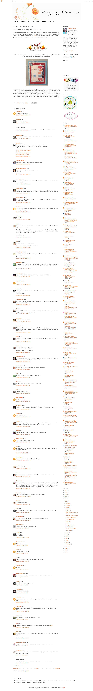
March (67, 542)
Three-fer (68, 523)
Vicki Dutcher (19, 365)
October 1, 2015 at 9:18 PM (22, 553)
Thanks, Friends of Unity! (70, 232)
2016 (66, 500)
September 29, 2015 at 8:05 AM (23, 468)
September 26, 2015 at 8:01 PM (23, 138)
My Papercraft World (69, 425)
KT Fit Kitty (18, 405)
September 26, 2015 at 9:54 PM (23, 193)
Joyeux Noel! (67, 426)
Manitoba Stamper (69, 482)
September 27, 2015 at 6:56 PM (23, 393)
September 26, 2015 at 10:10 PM (23, 247)
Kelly (17, 373)
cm (16, 446)
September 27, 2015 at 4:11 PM (23, 369)
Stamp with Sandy (69, 461)
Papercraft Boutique (69, 207)
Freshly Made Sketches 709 (70, 313)
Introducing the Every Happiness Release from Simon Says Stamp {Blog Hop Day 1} (71, 258)
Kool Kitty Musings (69, 375)
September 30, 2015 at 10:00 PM (23, 512)
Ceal (17, 389)
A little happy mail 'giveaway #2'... (71, 140)
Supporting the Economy (71, 517)
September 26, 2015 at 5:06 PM (23, 122)
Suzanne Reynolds (20, 642)
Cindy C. (18, 500)
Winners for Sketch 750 (69, 132)
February (68, 544)
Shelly (17, 464)
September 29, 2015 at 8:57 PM (23, 488)
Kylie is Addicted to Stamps (71, 357)
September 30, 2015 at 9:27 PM (23, 504)
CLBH (34, 35)
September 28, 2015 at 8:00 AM (23, 426)
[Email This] (31, 103)
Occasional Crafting (69, 336)
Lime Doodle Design (69, 316)
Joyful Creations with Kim (71, 290)
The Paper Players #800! (69, 136)
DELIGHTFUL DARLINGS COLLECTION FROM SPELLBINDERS (70, 449)
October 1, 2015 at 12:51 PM (22, 537)
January (68, 546)
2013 (66, 550)
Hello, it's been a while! (69, 358)
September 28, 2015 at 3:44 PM (23, 452)
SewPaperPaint (19, 178)
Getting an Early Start (70, 525)
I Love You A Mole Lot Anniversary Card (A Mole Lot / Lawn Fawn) (71, 251)
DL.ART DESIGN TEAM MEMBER (23, 150)
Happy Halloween (68, 363)
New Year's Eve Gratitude (70, 297)
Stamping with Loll (69, 197)
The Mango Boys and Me (70, 415)
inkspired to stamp (69, 235)
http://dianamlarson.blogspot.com (23, 153)
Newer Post (15, 668)
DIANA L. (18, 143)
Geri (17, 224)
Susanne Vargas (20, 160)
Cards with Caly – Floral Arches (71, 157)
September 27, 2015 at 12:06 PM (23, 332)
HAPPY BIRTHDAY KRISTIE (70, 483)
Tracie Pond (19, 281)
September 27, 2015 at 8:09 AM (23, 304)
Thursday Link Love (68, 372)
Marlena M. (18, 492)
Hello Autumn (67, 376)
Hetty (17, 345)
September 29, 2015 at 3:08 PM (23, 476)
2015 (66, 501)
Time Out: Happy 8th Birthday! (71, 416)
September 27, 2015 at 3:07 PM (23, 361)
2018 (66, 496)
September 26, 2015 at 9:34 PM (23, 174)
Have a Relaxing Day (69, 407)
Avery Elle (67, 306)
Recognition (25, 21)
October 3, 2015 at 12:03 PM (22, 637)
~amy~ (17, 421)
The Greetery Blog (69, 156)
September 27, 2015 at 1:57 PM (23, 341)
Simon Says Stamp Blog (70, 125)
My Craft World (68, 166)
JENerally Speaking (69, 362)
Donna (17, 288)
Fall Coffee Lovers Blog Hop (72, 515)
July (67, 534)
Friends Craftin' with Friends (71, 366)
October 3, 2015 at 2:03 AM (22, 619)
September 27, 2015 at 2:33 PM (23, 352)
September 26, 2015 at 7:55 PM (23, 130)
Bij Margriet (67, 456)
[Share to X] (34, 103)
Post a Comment (18, 665)
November (68, 505)
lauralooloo (67, 256)
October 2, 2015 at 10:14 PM (22, 602)
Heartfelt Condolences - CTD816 (71, 348)
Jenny (17, 381)
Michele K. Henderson (21, 168)
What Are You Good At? (71, 528)
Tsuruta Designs (68, 402)
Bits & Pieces (68, 172)
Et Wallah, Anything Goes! (70, 189)
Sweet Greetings (68, 139)
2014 (66, 548)
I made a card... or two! (69, 281)
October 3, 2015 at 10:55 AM (22, 627)
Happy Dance (72, 28)
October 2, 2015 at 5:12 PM (22, 577)
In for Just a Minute (70, 519)
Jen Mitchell (19, 480)
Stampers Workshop (69, 249)
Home (16, 21)
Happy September (69, 530)
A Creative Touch (69, 224)
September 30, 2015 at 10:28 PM (23, 520)
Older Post (57, 668)
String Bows (67, 406)
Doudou (18, 119)
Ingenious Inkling (69, 371)
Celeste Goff (19, 135)
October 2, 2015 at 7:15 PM (22, 584)
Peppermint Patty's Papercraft (69, 193)
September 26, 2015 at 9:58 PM (23, 211)
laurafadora (67, 213)
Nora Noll (18, 326)
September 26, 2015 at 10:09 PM (23, 237)
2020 (66, 492)
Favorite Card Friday (69, 194)
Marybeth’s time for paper (70, 411)
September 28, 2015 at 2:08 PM (23, 434)
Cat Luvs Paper (68, 244)
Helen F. (18, 430)
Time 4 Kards (68, 231)
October (68, 507)
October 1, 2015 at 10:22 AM (22, 528)
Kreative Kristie (68, 149)
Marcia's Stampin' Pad (70, 161)
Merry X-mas (67, 457)
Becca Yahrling (19, 397)
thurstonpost (68, 440)
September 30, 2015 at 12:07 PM (23, 496)
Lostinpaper (67, 326)
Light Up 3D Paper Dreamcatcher (71, 422)
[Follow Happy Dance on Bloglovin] (69, 57)
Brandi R (18, 549)
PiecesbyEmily (19, 516)
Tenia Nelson (19, 216)
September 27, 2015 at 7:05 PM (23, 401)
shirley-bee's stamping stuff (71, 202)
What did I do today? (69, 322)
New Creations (19, 206)
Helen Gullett (19, 524)
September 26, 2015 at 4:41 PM (23, 115)
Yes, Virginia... (68, 275)
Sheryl (17, 508)
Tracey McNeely (19, 188)
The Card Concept (69, 268)
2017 (66, 498)
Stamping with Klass (69, 177)
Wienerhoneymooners (70, 300)
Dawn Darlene (19, 565)
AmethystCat (19, 541)
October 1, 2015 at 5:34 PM (22, 545)
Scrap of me (67, 332)
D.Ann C (18, 413)
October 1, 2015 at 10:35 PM (22, 561)
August (67, 532)
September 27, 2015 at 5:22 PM (23, 377)
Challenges (35, 21)
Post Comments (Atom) (24, 670)
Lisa (17, 557)
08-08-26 (66, 245)
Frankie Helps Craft (69, 144)
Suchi (17, 631)
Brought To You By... (49, 21)
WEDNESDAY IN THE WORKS (71, 472)
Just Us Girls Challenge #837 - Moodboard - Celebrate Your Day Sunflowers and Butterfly (71, 220)
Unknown (18, 111)
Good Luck (67, 179)
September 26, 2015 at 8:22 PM (23, 156)
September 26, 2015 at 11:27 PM (23, 276)
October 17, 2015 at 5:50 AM (22, 663)
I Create (66, 312)
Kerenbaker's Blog (69, 385)
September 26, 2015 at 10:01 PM (23, 219)
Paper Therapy (68, 434)
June (67, 536)
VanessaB (18, 318)
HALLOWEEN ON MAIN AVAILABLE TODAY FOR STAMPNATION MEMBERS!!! (71, 152)
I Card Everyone (19, 251)
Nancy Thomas (19, 438)
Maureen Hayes (19, 197)
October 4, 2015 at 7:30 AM (22, 645)
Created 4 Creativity (69, 342)
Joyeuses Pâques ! (68, 333)
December (68, 503)
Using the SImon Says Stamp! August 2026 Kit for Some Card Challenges (71, 227)
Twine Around (68, 396)
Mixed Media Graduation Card (70, 467)
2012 (66, 552)
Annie (17, 623)
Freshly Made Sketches (70, 131)
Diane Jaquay (19, 457)
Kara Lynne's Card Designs (71, 379)
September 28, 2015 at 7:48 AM (23, 417)
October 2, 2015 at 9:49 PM (22, 592)
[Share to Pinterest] (36, 103)
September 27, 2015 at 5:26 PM (23, 385)
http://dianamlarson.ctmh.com (22, 154)
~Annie (50, 625)
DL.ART (18, 151)
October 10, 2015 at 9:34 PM (22, 655)
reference (66, 403)
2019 (66, 494)
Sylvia (17, 336)
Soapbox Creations (69, 262)
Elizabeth (18, 581)
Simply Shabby (68, 214)
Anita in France (19, 356)
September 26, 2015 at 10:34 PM (23, 258)
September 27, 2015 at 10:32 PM (23, 409)
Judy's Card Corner (69, 296)
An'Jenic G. (18, 273)
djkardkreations (68, 187)
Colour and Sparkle (69, 391)
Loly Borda (18, 597)
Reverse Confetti (68, 471)
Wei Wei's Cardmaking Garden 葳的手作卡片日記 (70, 421)
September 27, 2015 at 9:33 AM (23, 313)
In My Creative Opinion (70, 240)
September (68, 509)
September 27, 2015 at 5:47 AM (23, 295)
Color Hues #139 (68, 241)
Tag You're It (68, 510)
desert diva (67, 280)
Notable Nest (68, 285)
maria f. (18, 615)
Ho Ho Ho (66, 237)
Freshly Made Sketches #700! (70, 323)
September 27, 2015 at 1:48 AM (23, 284)
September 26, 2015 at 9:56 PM (23, 202)
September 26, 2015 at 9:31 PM (23, 164)
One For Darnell (69, 526)
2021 (66, 490)
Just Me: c (67, 217)
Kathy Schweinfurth (20, 573)
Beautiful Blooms (68, 412)
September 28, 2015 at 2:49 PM (23, 442)
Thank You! (68, 521)
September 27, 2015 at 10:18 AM (23, 321)
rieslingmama (68, 182)
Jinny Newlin (19, 650)
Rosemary (18, 589)
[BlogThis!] (32, 103)
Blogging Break (68, 367)
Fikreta (17, 532)
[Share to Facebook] (35, 103)
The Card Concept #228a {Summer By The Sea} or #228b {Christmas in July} (71, 270)
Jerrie (17, 308)
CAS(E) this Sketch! (69, 453)
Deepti (17, 472)
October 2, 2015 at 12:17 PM (22, 569)
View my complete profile (68, 51)
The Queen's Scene (69, 347)
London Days (68, 352)
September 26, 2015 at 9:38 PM (23, 183)
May (67, 538)
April (67, 540)
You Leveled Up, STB (69, 462)
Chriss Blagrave (19, 299)
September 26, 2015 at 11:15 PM (23, 268)
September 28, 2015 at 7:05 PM (23, 460)
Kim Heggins (19, 262)
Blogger (63, 687)
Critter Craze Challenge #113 (70, 199)
